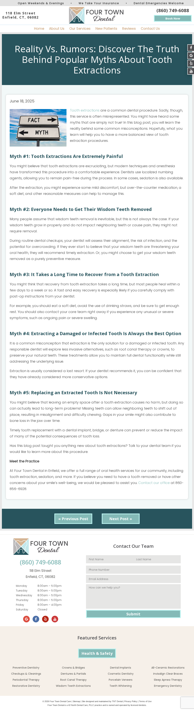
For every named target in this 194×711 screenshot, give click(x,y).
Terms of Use (145, 701)
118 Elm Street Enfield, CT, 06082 (20, 15)
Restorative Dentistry (26, 686)
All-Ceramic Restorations (168, 668)
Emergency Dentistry (168, 686)
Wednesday (24, 595)
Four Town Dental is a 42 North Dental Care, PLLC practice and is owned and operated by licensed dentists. (97, 705)
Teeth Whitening (121, 686)
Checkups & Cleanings (26, 674)
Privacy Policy (130, 701)
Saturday (22, 609)
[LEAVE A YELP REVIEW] (190, 63)
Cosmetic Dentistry (121, 674)
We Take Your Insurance (99, 3)
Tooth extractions (84, 110)
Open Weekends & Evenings (41, 3)
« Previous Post (73, 518)
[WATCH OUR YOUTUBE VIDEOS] (190, 71)
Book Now (172, 18)
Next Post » (120, 518)
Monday (21, 586)
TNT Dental (117, 701)
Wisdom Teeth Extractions (73, 686)
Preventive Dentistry (26, 668)
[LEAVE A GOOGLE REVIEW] (190, 55)
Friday (20, 605)
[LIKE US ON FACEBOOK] (190, 47)
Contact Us (150, 28)
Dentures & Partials (73, 674)
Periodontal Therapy (26, 680)
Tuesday (21, 590)
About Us (56, 28)
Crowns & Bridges (73, 668)
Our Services (80, 28)
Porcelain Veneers (120, 680)
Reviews (129, 28)
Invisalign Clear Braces (168, 674)
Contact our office (154, 482)
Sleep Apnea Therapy (168, 680)
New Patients (106, 28)
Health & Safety (97, 653)
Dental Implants (120, 668)
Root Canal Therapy (73, 680)
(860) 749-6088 (172, 10)
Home (39, 28)
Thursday (22, 600)
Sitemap (76, 701)
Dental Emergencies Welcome (159, 3)
